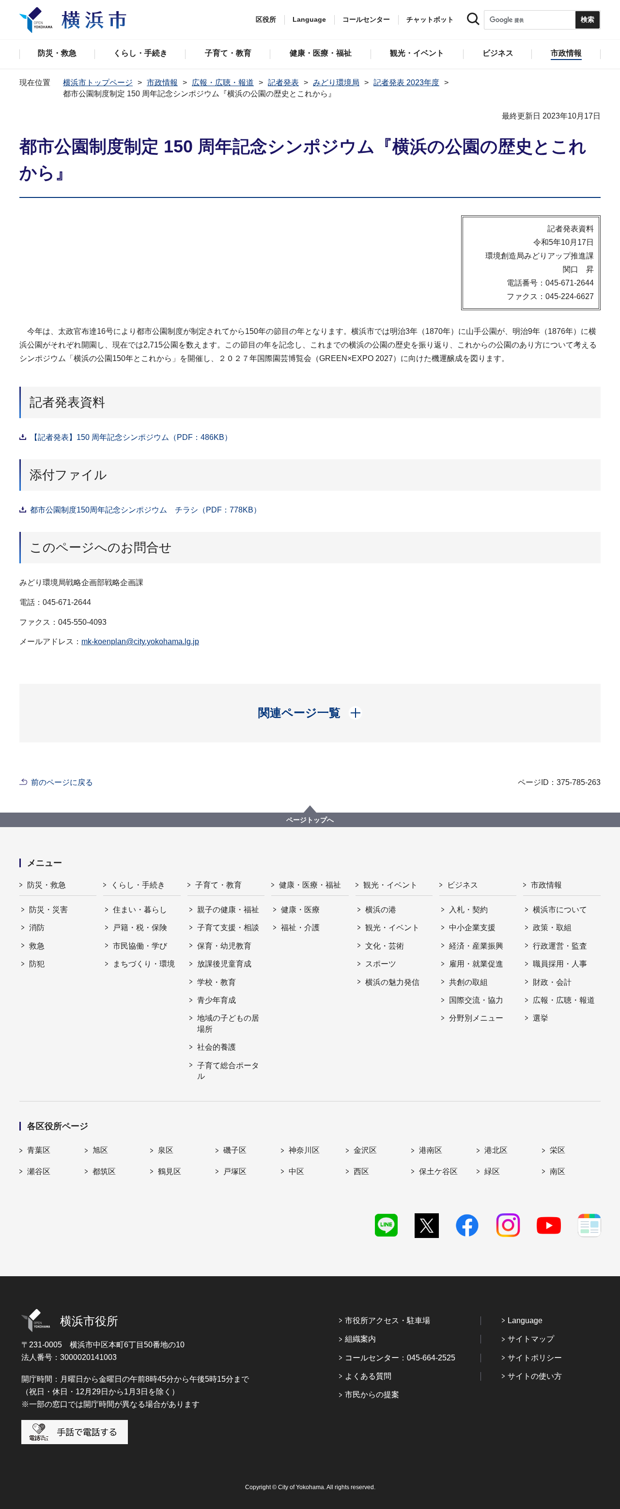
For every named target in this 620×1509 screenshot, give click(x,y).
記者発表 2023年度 (406, 82)
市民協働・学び (140, 946)
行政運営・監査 (560, 946)
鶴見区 (169, 1171)
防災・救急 (46, 885)
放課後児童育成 (224, 964)
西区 (361, 1171)
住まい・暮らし (140, 909)
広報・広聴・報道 (223, 82)
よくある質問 (368, 1376)
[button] (310, 712)
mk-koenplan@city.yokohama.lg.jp (140, 641)
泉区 (165, 1150)
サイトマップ (531, 1339)
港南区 (430, 1150)
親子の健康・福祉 (228, 909)
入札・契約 (468, 909)
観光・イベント (390, 885)
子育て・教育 (218, 885)
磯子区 (235, 1150)
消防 (37, 927)
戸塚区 (235, 1171)
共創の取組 (468, 982)
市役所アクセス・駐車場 (387, 1320)
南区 (557, 1171)
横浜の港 (380, 909)
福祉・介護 (300, 927)
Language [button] (309, 19)
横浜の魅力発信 (392, 982)
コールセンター (366, 19)
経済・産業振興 (476, 946)
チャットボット (430, 19)
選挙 (540, 1018)
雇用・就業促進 (476, 964)
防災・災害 (48, 909)
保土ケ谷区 (438, 1171)
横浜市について (560, 909)
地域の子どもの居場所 (228, 1023)
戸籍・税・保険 (140, 927)
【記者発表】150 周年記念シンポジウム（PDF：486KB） (131, 437)
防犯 (37, 964)
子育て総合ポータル (228, 1070)
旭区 (100, 1150)
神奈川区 (304, 1150)
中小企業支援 (472, 927)
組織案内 (360, 1339)
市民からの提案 (372, 1394)
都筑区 (104, 1171)
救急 (37, 946)
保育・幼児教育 (224, 946)
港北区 (496, 1150)
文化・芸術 (384, 946)
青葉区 (38, 1150)
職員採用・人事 (560, 964)
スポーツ (380, 964)
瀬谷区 (38, 1171)
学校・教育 (216, 982)
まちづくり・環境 (144, 964)
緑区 (492, 1171)
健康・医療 (300, 909)
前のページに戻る (62, 782)
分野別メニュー (476, 1018)
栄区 (557, 1150)
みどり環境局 (336, 82)
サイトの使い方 (535, 1376)
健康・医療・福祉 (310, 885)
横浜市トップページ (98, 82)
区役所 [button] (266, 19)
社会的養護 (216, 1047)
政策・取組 (552, 927)
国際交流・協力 (476, 1000)
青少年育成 (216, 1000)
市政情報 (162, 82)
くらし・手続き (138, 885)
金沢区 (365, 1150)
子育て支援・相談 (228, 927)
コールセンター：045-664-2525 (400, 1358)
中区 (296, 1171)
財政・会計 (552, 982)
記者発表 (283, 82)
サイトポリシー (535, 1358)
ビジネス (462, 885)
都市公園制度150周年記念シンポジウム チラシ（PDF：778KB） (145, 510)
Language (525, 1320)
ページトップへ (310, 820)
